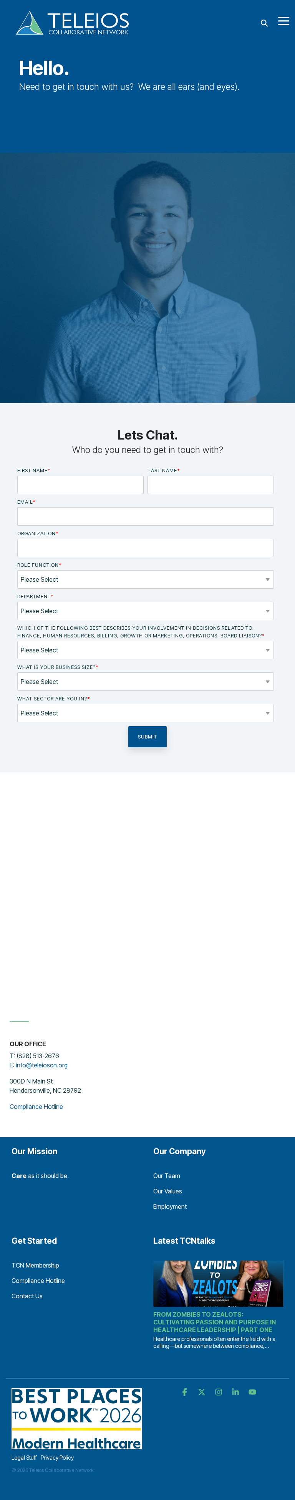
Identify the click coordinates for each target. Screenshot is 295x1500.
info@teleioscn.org (42, 1065)
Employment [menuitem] (170, 1206)
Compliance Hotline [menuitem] (38, 1280)
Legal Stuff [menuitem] (24, 1457)
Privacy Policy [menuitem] (57, 1457)
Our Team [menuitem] (166, 1176)
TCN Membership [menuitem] (35, 1265)
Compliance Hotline (36, 1106)
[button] (283, 20)
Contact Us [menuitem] (27, 1296)
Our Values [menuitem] (167, 1191)
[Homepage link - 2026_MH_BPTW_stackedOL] (77, 1445)
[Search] (264, 23)
